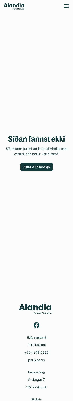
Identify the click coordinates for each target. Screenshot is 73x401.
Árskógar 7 (36, 380)
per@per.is (36, 360)
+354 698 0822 (36, 352)
